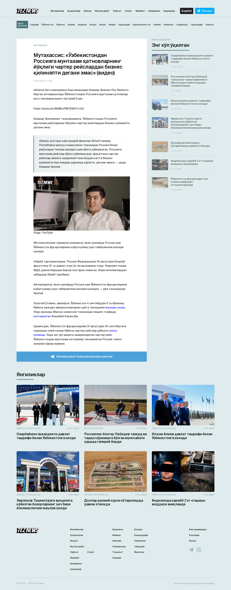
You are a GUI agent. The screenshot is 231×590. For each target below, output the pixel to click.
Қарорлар (169, 11)
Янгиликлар (57, 11)
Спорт (128, 11)
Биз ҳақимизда (197, 529)
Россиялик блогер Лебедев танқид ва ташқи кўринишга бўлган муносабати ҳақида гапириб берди (115, 438)
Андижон (117, 529)
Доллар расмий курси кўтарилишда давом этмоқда (113, 502)
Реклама (194, 535)
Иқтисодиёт (102, 11)
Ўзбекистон (22, 428)
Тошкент (117, 552)
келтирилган (42, 316)
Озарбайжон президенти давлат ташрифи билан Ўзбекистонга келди (46, 436)
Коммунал (154, 11)
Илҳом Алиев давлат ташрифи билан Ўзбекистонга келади (182, 436)
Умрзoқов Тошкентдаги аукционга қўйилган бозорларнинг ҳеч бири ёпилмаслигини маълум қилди (44, 504)
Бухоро (138, 529)
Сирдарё (139, 546)
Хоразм (116, 558)
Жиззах (116, 535)
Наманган (140, 540)
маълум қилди (115, 307)
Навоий (116, 540)
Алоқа (192, 540)
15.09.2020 (39, 81)
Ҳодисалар (73, 11)
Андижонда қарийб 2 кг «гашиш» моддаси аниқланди (178, 502)
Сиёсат (117, 11)
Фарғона (139, 552)
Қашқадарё (141, 535)
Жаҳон (87, 11)
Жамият (140, 11)
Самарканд (119, 546)
